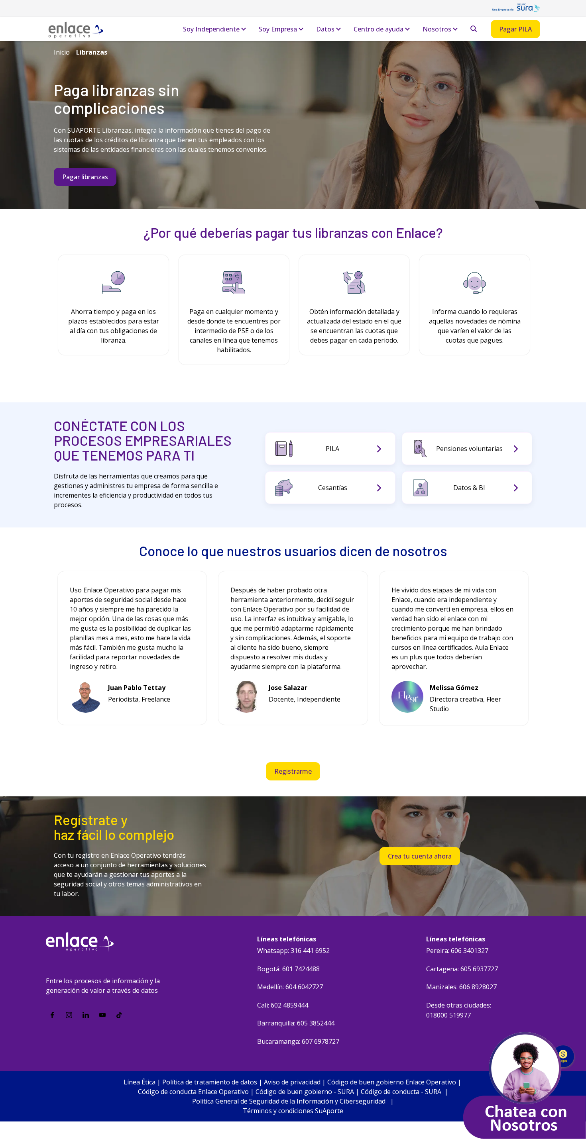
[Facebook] (52, 1015)
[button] (542, 305)
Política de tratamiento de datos (209, 1082)
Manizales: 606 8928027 (461, 986)
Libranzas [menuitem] (91, 52)
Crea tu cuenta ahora (420, 856)
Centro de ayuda (378, 29)
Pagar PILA (515, 29)
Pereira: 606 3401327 (457, 950)
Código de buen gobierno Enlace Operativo (391, 1082)
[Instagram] (69, 1015)
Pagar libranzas (85, 177)
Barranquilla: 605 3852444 (295, 1023)
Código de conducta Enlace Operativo (193, 1091)
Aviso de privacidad (292, 1082)
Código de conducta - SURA (401, 1091)
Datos (325, 29)
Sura (516, 10)
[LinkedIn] (85, 1015)
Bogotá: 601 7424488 (288, 969)
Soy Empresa (278, 29)
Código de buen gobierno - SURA (305, 1091)
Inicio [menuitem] (62, 52)
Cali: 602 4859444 (282, 1005)
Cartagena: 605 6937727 (462, 969)
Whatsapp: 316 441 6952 (293, 950)
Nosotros (437, 29)
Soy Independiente (211, 29)
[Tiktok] (119, 1015)
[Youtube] (102, 1015)
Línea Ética (139, 1082)
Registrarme (293, 771)
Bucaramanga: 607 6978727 (298, 1041)
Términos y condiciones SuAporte (293, 1110)
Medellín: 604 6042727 (290, 986)
